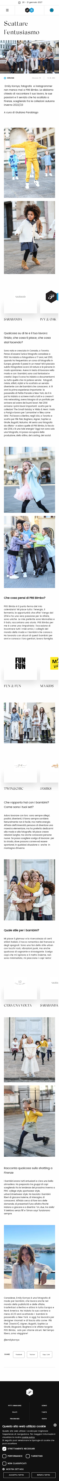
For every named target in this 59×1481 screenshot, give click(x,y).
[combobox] (55, 1425)
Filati (14, 1412)
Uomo (44, 1405)
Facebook (19, 1354)
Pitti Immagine (14, 1405)
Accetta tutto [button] (16, 1475)
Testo (44, 1419)
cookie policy (28, 1437)
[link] (51, 10)
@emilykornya (11, 1340)
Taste (44, 1412)
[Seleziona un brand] (29, 10)
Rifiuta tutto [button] (43, 1475)
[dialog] (29, 1451)
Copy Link (46, 1354)
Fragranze (15, 1419)
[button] (29, 1469)
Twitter (32, 1354)
